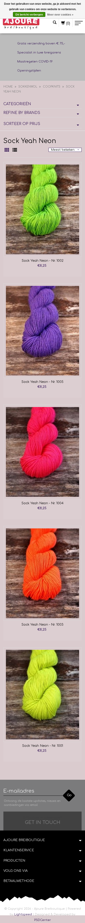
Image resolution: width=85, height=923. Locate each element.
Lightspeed (23, 914)
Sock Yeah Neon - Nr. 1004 (42, 503)
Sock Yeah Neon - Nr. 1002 (42, 260)
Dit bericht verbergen (29, 14)
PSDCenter (42, 920)
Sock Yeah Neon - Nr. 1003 (42, 624)
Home (8, 86)
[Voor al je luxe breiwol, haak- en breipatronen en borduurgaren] (21, 23)
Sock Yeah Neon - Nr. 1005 (42, 382)
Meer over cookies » (60, 14)
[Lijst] (14, 150)
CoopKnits (51, 86)
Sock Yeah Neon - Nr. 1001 (42, 745)
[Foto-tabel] (7, 150)
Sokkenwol (27, 86)
